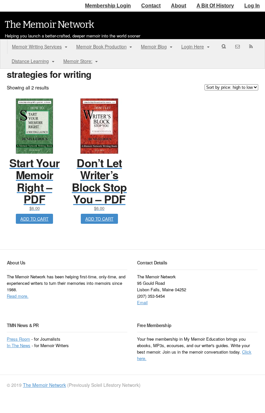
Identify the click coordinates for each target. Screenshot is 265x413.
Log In (252, 5)
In (9, 345)
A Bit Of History (215, 5)
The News (21, 345)
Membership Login (108, 5)
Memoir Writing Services (37, 46)
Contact (151, 5)
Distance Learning (30, 61)
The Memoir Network (49, 24)
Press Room (18, 339)
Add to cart (34, 219)
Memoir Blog (154, 46)
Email (142, 302)
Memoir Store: (77, 61)
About (178, 5)
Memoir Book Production (101, 46)
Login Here (192, 46)
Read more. (17, 296)
